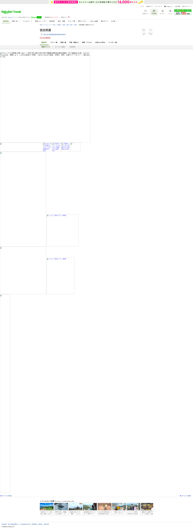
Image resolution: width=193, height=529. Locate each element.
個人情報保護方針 (13, 524)
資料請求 (46, 524)
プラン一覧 (53, 42)
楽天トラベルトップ (45, 25)
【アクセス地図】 (60, 47)
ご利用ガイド (149, 6)
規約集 (40, 524)
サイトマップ (158, 6)
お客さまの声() (100, 42)
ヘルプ (142, 6)
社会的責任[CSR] (25, 524)
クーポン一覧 (112, 42)
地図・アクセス (87, 42)
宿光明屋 (45, 30)
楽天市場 (177, 6)
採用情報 (34, 524)
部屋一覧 (63, 42)
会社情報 (4, 524)
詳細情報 (72, 47)
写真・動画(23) (74, 42)
